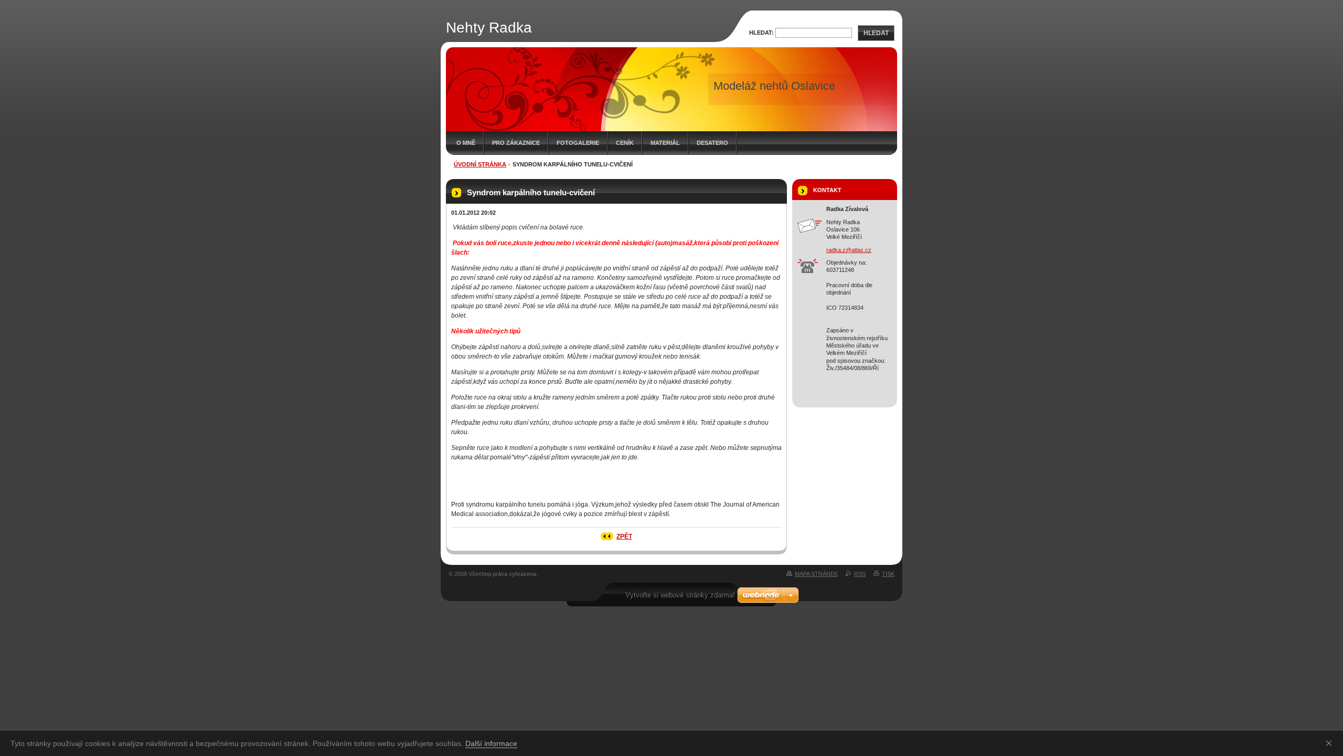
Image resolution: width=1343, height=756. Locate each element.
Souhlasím (1331, 743)
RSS (860, 574)
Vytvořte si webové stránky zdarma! (680, 595)
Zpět (624, 536)
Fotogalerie (578, 143)
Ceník (625, 143)
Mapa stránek (816, 574)
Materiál (665, 143)
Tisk (888, 574)
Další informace (491, 743)
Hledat (876, 33)
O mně (465, 143)
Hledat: (761, 32)
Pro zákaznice (516, 143)
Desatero (712, 143)
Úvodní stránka (480, 164)
